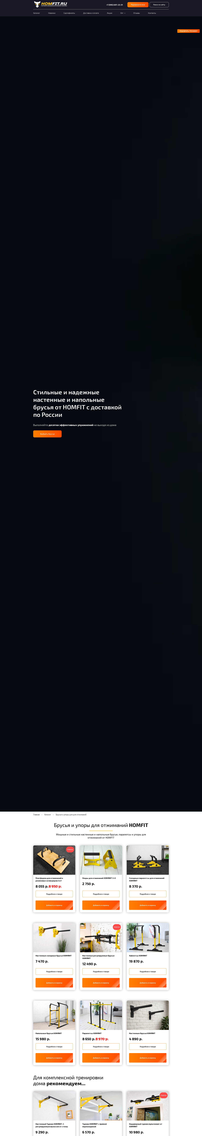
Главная (36, 814)
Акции (109, 13)
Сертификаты (69, 13)
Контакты (152, 13)
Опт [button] (122, 13)
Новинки (51, 13)
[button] (137, 4)
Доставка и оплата (91, 13)
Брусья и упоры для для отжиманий (71, 814)
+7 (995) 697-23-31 (114, 5)
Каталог (36, 13)
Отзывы (136, 13)
